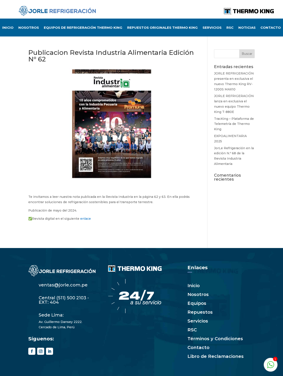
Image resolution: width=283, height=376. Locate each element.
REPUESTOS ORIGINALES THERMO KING (162, 28)
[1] (270, 367)
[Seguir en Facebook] (31, 351)
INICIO (7, 28)
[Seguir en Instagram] (40, 351)
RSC (229, 28)
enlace (85, 219)
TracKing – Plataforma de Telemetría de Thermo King (234, 124)
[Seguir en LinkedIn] (49, 351)
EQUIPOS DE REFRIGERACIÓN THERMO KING (83, 28)
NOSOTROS (28, 28)
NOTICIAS (247, 28)
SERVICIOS (212, 28)
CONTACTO (270, 28)
